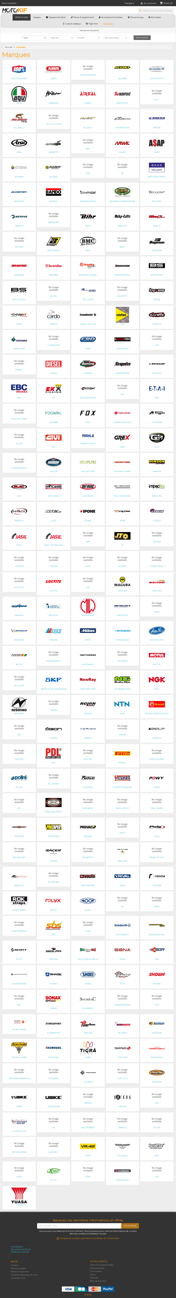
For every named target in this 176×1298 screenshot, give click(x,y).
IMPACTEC (157, 496)
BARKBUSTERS (88, 201)
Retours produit (97, 1268)
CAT (122, 324)
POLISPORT (53, 784)
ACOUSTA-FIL (157, 78)
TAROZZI (88, 1033)
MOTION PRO (157, 640)
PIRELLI (122, 762)
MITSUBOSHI (122, 640)
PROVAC (88, 836)
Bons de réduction (98, 1281)
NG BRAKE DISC (122, 689)
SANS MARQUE (19, 931)
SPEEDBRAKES (122, 1005)
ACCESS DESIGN (88, 75)
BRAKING (19, 275)
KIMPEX (19, 566)
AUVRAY (53, 177)
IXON (122, 520)
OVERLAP (157, 738)
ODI (19, 734)
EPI (122, 394)
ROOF (88, 910)
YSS (157, 1176)
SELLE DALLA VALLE (88, 959)
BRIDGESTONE (122, 275)
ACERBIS (122, 78)
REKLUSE (122, 861)
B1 (122, 173)
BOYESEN (157, 250)
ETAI (157, 398)
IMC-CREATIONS (122, 496)
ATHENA (19, 177)
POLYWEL (88, 787)
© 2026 (88, 1294)
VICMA (156, 1127)
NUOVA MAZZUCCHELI (156, 713)
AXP (88, 173)
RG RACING (53, 882)
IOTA (53, 520)
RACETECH (88, 857)
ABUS (53, 78)
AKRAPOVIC (122, 103)
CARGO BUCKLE (88, 324)
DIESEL (53, 373)
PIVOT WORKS (157, 759)
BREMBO (53, 275)
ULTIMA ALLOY (19, 1131)
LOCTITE (53, 591)
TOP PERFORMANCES (19, 1078)
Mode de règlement (20, 1271)
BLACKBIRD (53, 250)
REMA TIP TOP (157, 857)
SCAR (88, 931)
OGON (53, 738)
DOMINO (88, 373)
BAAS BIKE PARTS (157, 177)
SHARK (53, 983)
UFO (156, 1103)
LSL (88, 587)
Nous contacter (9, 3)
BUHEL (53, 296)
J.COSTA (157, 520)
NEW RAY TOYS (88, 689)
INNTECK (19, 520)
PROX (122, 833)
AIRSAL (88, 103)
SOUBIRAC (87, 1008)
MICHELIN (19, 640)
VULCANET (122, 1155)
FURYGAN (157, 422)
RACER (53, 861)
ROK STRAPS (19, 910)
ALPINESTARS (122, 127)
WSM (19, 1176)
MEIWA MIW (88, 615)
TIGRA (88, 1057)
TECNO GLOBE (19, 1057)
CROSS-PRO (122, 348)
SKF (19, 1005)
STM (157, 1005)
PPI (19, 808)
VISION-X (53, 1152)
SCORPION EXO (157, 934)
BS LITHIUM (19, 299)
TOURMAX (53, 1078)
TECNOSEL (53, 1057)
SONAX (53, 1008)
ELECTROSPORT (88, 398)
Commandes (96, 1271)
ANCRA (157, 127)
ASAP (157, 152)
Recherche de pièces (89, 30)
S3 (122, 906)
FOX (88, 422)
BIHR (88, 226)
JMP (88, 541)
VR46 (88, 1155)
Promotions (17, 1247)
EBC (19, 398)
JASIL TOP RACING (53, 545)
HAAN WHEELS (19, 468)
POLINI (19, 787)
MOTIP (19, 664)
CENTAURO (19, 348)
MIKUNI (54, 640)
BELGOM (156, 201)
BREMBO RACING (88, 275)
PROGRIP (19, 836)
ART (88, 148)
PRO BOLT (88, 808)
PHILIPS (88, 759)
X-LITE (53, 1180)
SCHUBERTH (122, 934)
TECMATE (122, 1033)
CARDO (53, 324)
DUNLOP (156, 373)
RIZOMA (157, 885)
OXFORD (19, 759)
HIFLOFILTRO (88, 471)
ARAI (19, 152)
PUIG (156, 836)
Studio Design (19, 1029)
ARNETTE (53, 152)
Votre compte (98, 1261)
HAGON (53, 471)
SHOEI (88, 983)
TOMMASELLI (157, 1057)
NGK (157, 689)
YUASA (19, 1204)
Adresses (94, 1278)
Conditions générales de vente (24, 1275)
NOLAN (88, 713)
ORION (87, 738)
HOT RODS (87, 496)
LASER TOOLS (157, 566)
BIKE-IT (157, 226)
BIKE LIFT (122, 226)
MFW (157, 612)
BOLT (122, 247)
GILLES (19, 443)
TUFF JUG (122, 1078)
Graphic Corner (88, 443)
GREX (122, 447)
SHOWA (157, 983)
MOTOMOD (88, 664)
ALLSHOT (88, 127)
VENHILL (122, 1127)
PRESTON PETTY (53, 812)
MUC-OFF (19, 685)
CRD (88, 348)
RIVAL (122, 885)
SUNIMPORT (53, 1033)
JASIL (19, 545)
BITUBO (19, 247)
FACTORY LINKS (19, 419)
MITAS (88, 640)
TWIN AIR (157, 1082)
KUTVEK (122, 566)
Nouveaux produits (21, 1249)
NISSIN (53, 710)
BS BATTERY (157, 275)
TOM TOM (122, 1057)
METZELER (122, 615)
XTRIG (88, 1176)
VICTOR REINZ (19, 1152)
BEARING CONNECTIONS (122, 201)
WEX (156, 1155)
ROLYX (53, 910)
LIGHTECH (19, 587)
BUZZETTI (122, 296)
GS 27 (157, 447)
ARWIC (122, 152)
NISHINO (19, 713)
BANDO (54, 201)
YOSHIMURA (122, 1180)
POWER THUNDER (122, 787)
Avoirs (92, 1274)
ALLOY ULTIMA (53, 124)
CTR (157, 345)
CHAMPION (54, 345)
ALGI (156, 99)
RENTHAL (19, 885)
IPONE (88, 520)
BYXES (157, 299)
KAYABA (157, 541)
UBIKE (19, 1106)
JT (122, 545)
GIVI (54, 447)
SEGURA (53, 959)
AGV (19, 103)
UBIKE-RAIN (53, 1106)
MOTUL (157, 664)
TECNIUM (157, 1033)
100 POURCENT (19, 78)
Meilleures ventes (20, 1252)
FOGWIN (53, 422)
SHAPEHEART (19, 983)
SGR (157, 959)
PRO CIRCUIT (122, 808)
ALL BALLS (19, 127)
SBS (54, 934)
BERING (19, 226)
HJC (19, 496)
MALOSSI (156, 591)
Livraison (14, 1265)
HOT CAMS (53, 496)
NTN (122, 713)
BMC (88, 250)
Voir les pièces (142, 37)
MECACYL (53, 615)
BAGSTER (19, 201)
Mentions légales (18, 1268)
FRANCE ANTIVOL (122, 422)
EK (53, 398)
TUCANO (88, 1082)
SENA (122, 959)
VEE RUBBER (88, 1127)
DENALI (19, 370)
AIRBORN (53, 103)
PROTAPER (53, 836)
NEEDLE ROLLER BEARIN (53, 689)
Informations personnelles (101, 1265)
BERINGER (53, 222)
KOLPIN (53, 566)
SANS (157, 906)
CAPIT (19, 324)
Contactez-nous (18, 1278)
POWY (157, 787)
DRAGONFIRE (122, 373)
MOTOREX (122, 661)
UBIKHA (88, 1103)
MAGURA (122, 591)
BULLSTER (88, 299)
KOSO (88, 566)
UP (53, 1127)
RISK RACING (88, 885)
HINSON (157, 471)
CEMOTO (156, 324)
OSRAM (122, 734)
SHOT (122, 983)
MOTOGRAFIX (54, 661)
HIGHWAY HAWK (122, 471)
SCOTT (19, 959)
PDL (53, 762)
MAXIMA (19, 615)
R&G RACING (19, 857)
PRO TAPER (157, 808)
